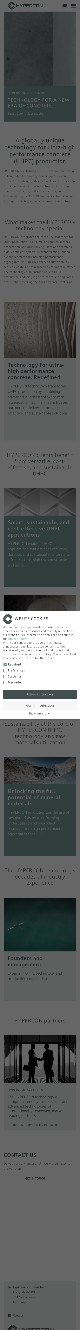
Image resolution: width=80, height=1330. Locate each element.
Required (14, 664)
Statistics (15, 676)
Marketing (15, 682)
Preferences (16, 670)
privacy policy (17, 639)
